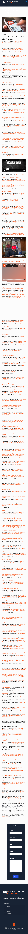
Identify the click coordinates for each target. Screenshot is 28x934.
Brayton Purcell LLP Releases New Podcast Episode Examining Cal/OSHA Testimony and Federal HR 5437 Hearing (13, 176)
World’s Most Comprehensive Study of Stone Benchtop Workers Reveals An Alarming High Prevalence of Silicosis (12, 754)
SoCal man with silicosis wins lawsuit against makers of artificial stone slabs (14, 396)
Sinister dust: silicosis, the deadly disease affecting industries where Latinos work (13, 117)
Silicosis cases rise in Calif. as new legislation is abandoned (13, 462)
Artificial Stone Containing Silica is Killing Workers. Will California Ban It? (14, 45)
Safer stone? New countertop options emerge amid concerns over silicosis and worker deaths (13, 383)
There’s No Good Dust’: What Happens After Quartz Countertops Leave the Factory (13, 771)
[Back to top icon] (14, 924)
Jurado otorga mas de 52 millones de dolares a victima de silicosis (13, 442)
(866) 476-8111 (16, 815)
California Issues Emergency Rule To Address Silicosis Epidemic (12, 565)
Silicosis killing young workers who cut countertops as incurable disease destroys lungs (13, 692)
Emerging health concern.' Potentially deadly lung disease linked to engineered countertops (12, 470)
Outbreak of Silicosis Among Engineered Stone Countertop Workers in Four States (13, 779)
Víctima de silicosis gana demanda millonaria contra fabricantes (13, 425)
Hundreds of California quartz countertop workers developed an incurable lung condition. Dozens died (14, 61)
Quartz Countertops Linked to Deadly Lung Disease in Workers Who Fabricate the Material (14, 730)
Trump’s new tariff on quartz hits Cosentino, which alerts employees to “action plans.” (14, 86)
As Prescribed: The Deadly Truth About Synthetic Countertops (14, 708)
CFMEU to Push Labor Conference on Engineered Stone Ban (14, 719)
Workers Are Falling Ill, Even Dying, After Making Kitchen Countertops (12, 787)
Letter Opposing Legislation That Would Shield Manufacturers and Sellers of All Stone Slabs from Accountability (13, 287)
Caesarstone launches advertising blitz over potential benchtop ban (13, 652)
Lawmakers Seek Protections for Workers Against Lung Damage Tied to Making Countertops (14, 783)
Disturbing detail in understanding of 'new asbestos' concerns (12, 392)
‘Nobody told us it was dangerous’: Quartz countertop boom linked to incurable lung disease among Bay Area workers (13, 138)
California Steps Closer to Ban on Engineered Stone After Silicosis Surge (13, 110)
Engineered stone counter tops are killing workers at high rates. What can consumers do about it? (13, 665)
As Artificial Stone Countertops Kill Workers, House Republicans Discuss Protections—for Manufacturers (13, 195)
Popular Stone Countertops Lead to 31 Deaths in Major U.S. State (12, 49)
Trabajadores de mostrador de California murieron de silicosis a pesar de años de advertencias (13, 599)
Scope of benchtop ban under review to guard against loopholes (14, 554)
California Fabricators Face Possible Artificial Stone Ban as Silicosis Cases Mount (13, 129)
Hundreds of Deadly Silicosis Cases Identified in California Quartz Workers (13, 52)
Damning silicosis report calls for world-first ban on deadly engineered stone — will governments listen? (13, 630)
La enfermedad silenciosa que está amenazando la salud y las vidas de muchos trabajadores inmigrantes (13, 587)
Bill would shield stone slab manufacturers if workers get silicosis (11, 200)
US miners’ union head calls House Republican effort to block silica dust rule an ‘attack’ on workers (13, 488)
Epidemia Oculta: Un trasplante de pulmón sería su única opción (12, 521)
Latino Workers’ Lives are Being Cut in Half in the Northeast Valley (14, 342)
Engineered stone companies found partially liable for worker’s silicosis (13, 429)
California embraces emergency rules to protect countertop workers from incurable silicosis (13, 574)
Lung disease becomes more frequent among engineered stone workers (13, 147)
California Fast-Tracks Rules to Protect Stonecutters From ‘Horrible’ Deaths (13, 743)
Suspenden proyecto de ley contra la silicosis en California (13, 458)
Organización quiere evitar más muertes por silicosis (13, 410)
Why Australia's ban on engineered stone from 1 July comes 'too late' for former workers (14, 496)
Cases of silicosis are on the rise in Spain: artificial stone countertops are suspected (13, 378)
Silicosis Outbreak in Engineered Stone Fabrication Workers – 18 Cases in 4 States (13, 793)
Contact (8, 906)
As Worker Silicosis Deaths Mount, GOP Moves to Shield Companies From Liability (13, 133)
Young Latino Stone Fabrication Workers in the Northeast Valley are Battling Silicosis (13, 333)
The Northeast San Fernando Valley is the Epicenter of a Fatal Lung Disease (13, 367)
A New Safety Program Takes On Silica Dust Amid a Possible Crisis (14, 768)
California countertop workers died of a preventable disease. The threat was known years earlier (14, 596)
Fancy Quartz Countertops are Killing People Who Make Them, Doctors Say (12, 734)
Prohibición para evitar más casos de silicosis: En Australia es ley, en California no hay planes (12, 406)
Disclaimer (8, 913)
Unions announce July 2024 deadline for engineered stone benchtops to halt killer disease (13, 642)
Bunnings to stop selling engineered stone (13, 606)
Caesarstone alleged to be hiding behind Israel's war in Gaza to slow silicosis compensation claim (14, 359)
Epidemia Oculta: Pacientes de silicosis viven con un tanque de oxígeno (14, 518)
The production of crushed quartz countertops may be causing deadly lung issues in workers (13, 550)
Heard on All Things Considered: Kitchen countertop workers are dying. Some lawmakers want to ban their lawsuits (13, 260)
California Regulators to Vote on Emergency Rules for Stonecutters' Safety (13, 583)
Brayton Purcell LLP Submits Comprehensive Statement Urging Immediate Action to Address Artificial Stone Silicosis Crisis (13, 181)
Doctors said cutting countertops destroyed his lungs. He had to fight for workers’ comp (13, 466)
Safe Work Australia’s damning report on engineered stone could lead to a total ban (13, 610)
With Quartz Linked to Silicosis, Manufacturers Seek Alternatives (13, 711)
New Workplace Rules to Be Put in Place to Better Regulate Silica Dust (13, 750)
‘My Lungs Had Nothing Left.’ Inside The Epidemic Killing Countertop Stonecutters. (13, 151)
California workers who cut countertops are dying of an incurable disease (13, 698)
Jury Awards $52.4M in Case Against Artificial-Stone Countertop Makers (13, 438)
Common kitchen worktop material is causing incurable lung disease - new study (13, 433)
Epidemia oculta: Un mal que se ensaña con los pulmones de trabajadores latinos (13, 514)
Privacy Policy (9, 911)
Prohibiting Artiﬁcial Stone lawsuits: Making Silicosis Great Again (13, 222)
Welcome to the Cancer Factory (9, 546)
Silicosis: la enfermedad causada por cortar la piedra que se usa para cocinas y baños (13, 558)
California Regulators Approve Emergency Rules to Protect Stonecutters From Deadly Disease (14, 569)
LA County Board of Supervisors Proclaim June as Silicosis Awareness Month (12, 325)
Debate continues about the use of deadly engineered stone (13, 613)
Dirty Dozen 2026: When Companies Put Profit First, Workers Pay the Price (13, 126)
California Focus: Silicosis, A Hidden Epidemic (11, 350)
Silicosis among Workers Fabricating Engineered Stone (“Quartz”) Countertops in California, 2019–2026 (14, 69)
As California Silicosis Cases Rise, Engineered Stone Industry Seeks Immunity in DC (13, 217)
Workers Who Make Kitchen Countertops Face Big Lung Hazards (14, 363)
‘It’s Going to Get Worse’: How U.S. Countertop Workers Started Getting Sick (13, 774)
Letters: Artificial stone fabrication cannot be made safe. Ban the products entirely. (14, 400)
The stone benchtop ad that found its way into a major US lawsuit (13, 592)
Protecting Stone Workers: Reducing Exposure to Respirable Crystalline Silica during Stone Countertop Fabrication (13, 388)
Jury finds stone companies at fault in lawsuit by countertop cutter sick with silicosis (13, 446)
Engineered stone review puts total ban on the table (13, 638)
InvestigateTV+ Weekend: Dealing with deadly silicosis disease (13, 90)
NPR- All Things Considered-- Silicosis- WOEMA (13, 283)
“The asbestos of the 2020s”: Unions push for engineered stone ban (13, 634)
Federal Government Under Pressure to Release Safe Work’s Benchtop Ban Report (13, 715)
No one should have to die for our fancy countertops (13, 656)
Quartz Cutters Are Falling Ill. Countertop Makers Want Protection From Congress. (13, 143)
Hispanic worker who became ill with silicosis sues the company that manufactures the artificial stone (12, 421)
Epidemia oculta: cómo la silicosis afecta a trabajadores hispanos (13, 504)
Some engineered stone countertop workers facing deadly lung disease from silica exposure (13, 190)
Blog (7, 909)
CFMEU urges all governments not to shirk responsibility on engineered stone (13, 625)
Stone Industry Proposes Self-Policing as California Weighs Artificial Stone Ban (14, 203)
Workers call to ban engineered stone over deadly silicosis (13, 646)
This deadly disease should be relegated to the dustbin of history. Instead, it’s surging (14, 669)
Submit (15, 876)
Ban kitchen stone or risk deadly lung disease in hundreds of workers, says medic (14, 492)
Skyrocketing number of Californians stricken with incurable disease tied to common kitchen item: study (14, 56)
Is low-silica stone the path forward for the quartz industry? (13, 321)
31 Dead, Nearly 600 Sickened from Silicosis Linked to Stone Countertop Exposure (13, 65)
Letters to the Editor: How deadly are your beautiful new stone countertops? (14, 660)
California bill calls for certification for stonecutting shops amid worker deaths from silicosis (13, 354)
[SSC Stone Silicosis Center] (9, 2)
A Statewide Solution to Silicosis (12, 371)
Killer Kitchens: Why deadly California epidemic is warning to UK (13, 113)
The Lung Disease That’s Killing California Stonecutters (13, 121)
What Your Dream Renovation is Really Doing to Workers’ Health (13, 759)
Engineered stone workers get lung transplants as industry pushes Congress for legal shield (12, 156)
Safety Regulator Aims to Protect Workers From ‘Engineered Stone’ (13, 680)
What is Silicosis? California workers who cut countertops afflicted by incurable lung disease (13, 686)
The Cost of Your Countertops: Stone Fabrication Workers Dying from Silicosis (13, 346)
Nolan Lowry (4, 283)
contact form (5, 816)
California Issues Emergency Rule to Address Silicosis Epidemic (13, 562)
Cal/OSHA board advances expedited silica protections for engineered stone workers (14, 100)
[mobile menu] (26, 2)
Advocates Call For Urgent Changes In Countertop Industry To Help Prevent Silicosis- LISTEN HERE (13, 298)
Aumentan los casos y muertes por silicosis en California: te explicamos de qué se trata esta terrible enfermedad (13, 475)
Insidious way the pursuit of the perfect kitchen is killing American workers (13, 374)
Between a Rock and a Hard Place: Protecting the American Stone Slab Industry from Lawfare (13, 229)
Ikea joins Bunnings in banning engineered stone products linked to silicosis (14, 603)
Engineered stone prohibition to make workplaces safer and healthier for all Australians (13, 579)
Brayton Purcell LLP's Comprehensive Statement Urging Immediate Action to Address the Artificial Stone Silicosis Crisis (13, 185)
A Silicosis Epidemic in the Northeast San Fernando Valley (14, 542)
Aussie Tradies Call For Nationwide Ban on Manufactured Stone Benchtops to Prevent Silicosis (13, 704)
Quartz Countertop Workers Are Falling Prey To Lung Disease (12, 42)
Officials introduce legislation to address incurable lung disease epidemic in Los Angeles (13, 533)
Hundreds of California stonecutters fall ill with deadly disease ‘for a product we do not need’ (13, 81)
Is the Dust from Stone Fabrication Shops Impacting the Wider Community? (13, 338)
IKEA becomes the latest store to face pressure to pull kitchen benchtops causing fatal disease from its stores (13, 617)
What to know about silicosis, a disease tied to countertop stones (13, 484)
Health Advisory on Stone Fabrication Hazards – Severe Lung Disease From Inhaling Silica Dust (13, 798)
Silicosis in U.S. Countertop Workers (16, 802)
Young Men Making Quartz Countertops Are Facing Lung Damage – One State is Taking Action (13, 739)
